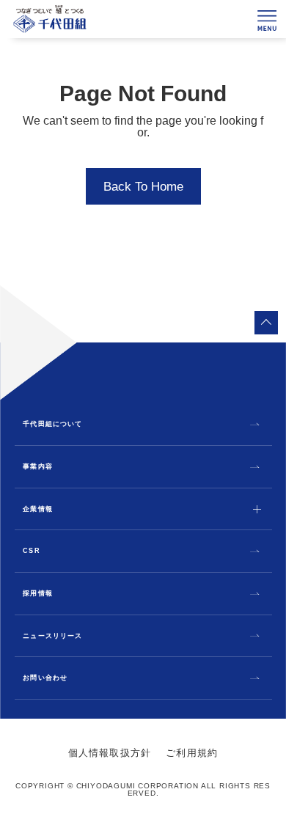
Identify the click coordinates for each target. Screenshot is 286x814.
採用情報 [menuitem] (37, 593)
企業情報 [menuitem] (37, 509)
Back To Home (143, 187)
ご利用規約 (192, 752)
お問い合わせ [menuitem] (45, 678)
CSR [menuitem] (31, 551)
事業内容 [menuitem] (37, 466)
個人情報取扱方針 (110, 752)
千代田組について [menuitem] (52, 424)
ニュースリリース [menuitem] (52, 636)
